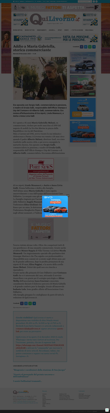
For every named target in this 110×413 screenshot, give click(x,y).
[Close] (68, 196)
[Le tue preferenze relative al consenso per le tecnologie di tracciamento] (107, 410)
